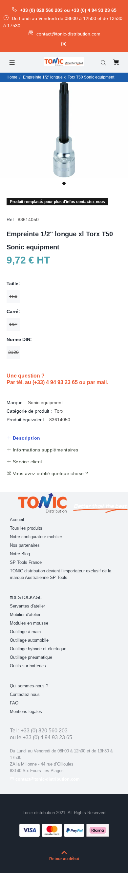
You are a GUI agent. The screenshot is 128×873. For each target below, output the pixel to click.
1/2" (13, 324)
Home (12, 77)
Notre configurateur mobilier (36, 536)
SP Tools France (26, 562)
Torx (58, 411)
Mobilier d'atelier (25, 614)
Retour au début (64, 859)
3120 (13, 352)
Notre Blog (20, 553)
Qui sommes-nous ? (29, 685)
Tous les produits (26, 528)
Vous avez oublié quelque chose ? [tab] (49, 473)
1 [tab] (64, 183)
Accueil (17, 519)
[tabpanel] (64, 130)
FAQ (14, 703)
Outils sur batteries (28, 665)
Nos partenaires (25, 545)
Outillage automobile (29, 640)
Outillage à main (25, 631)
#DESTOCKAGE (26, 597)
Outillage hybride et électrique (38, 648)
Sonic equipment (45, 402)
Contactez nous (25, 694)
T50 (13, 296)
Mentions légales (26, 711)
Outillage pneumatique (31, 657)
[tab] (23, 438)
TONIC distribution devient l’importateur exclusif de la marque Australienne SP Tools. (60, 574)
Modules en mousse (29, 623)
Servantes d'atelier (27, 606)
